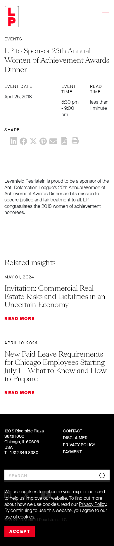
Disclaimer (75, 437)
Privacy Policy (79, 444)
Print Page (75, 141)
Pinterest (43, 141)
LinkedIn (13, 141)
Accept (19, 531)
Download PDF (64, 141)
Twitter (33, 141)
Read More (19, 318)
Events (13, 39)
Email (53, 141)
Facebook (23, 141)
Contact (72, 431)
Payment (72, 451)
